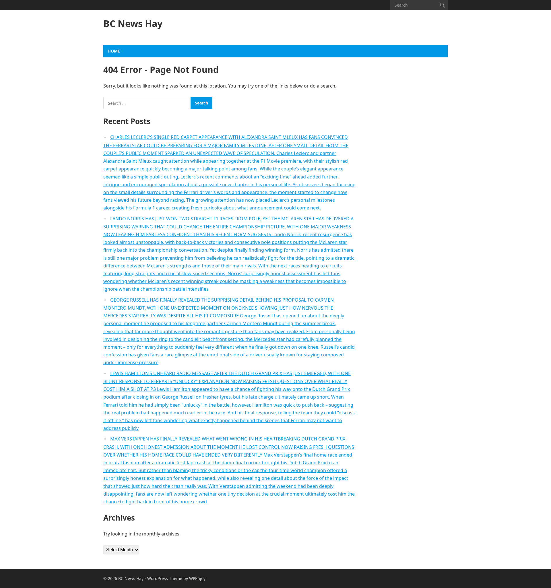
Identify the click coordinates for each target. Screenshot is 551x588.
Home (114, 51)
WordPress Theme (164, 578)
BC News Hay (132, 23)
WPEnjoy (197, 578)
